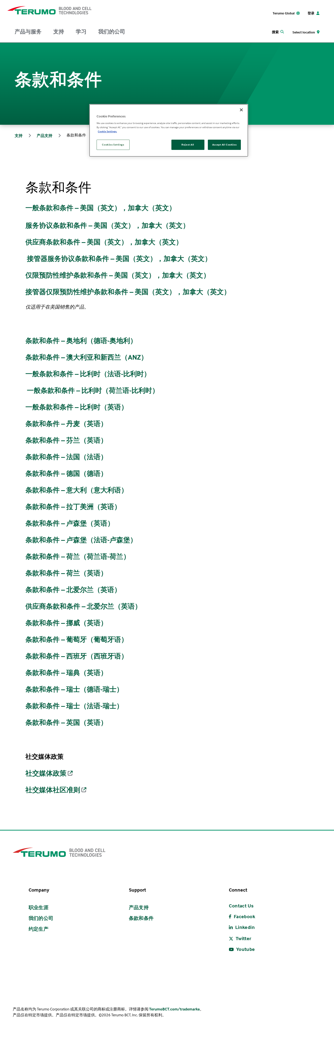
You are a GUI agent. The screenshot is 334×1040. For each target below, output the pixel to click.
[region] (168, 130)
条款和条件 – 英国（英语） (66, 722)
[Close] (241, 109)
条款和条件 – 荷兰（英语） (66, 573)
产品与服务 (28, 31)
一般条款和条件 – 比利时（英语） (76, 407)
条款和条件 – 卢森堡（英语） (69, 523)
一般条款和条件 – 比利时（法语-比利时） (88, 374)
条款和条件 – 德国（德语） (66, 473)
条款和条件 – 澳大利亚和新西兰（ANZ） (86, 357)
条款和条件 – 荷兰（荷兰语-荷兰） (77, 556)
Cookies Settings (113, 144)
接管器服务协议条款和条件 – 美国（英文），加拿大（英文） (119, 258)
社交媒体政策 (46, 773)
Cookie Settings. (107, 131)
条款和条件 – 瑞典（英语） (66, 672)
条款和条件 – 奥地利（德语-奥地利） (81, 340)
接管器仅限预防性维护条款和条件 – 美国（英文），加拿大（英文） (128, 292)
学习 (81, 31)
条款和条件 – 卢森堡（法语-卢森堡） (81, 540)
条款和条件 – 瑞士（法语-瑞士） (74, 706)
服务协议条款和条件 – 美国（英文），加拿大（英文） (107, 225)
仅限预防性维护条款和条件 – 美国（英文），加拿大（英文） (117, 275)
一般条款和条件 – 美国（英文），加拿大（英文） (100, 208)
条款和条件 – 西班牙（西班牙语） (76, 656)
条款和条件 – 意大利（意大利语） (76, 490)
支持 (58, 31)
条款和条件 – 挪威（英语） (66, 623)
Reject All (187, 144)
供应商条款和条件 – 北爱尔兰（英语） (83, 606)
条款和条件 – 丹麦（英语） (66, 423)
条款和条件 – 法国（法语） (66, 457)
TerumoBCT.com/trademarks (174, 1009)
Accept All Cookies (224, 144)
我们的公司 (111, 31)
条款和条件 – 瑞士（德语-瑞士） (74, 689)
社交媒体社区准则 (52, 790)
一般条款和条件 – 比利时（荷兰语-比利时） (93, 390)
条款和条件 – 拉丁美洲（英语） (73, 506)
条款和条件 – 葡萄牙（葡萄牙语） (76, 639)
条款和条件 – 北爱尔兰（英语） (73, 589)
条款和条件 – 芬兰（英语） (66, 440)
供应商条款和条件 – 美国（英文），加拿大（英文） (104, 242)
